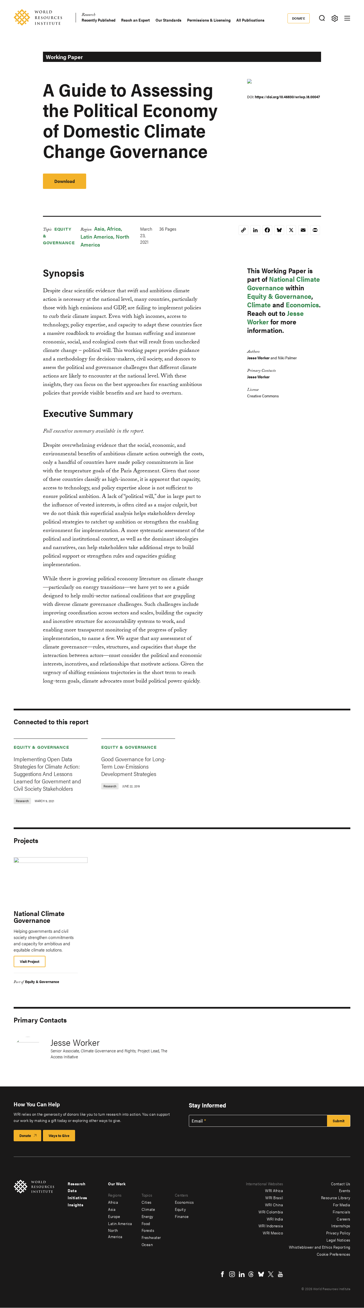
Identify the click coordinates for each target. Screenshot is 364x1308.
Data (72, 1190)
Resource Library (335, 1197)
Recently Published (98, 20)
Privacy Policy (338, 1233)
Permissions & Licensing (209, 20)
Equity (180, 1209)
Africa (114, 228)
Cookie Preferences (333, 1254)
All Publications (250, 20)
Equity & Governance (279, 296)
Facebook (222, 1274)
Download (64, 181)
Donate (298, 18)
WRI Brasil (274, 1197)
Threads (251, 1274)
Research (88, 15)
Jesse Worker (258, 357)
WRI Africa (274, 1190)
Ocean (147, 1244)
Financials (341, 1212)
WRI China (274, 1204)
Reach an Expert (135, 20)
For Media (341, 1204)
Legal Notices (338, 1240)
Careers (343, 1219)
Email (197, 1121)
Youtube (280, 1274)
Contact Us (340, 1183)
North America (115, 1233)
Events (344, 1190)
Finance (182, 1216)
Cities (147, 1202)
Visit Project (29, 961)
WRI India (275, 1219)
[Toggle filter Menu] (335, 18)
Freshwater (151, 1237)
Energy (147, 1216)
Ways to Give (59, 1135)
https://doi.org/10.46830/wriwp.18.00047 (287, 96)
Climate (259, 304)
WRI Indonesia (270, 1225)
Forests (148, 1230)
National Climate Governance (283, 283)
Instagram (232, 1274)
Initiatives (77, 1197)
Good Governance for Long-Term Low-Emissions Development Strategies (133, 766)
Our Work (116, 1183)
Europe (114, 1216)
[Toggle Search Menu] (322, 18)
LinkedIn (242, 1274)
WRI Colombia (270, 1212)
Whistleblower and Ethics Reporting (319, 1247)
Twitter (271, 1274)
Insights (75, 1204)
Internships (340, 1225)
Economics (302, 304)
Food (146, 1223)
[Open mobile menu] (347, 18)
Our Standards (168, 20)
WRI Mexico (273, 1233)
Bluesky (261, 1274)
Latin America (96, 236)
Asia (99, 228)
